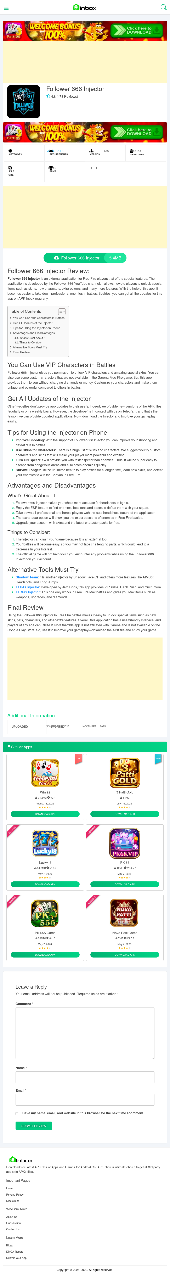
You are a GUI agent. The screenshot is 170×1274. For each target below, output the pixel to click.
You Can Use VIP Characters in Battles (38, 317)
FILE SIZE (11, 173)
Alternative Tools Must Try (30, 347)
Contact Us (13, 1229)
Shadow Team (27, 577)
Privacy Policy (15, 1194)
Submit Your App (16, 1258)
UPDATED (57, 726)
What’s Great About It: (32, 338)
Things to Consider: (30, 342)
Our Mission (13, 1223)
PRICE (52, 171)
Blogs (9, 1245)
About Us (11, 1217)
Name (21, 1067)
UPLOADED (20, 726)
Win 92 (45, 792)
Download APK (45, 814)
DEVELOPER (137, 154)
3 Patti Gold (125, 792)
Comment (24, 1003)
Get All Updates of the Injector (32, 323)
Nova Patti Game (124, 932)
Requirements (58, 154)
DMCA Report (14, 1251)
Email (21, 1090)
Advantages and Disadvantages (34, 333)
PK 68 (124, 862)
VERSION (94, 154)
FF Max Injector (28, 592)
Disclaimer (12, 1201)
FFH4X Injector (27, 587)
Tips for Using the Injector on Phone (36, 328)
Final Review (21, 352)
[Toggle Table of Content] (59, 311)
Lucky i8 (45, 862)
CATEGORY (15, 154)
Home (9, 1188)
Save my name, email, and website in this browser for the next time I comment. (83, 1113)
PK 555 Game (45, 932)
